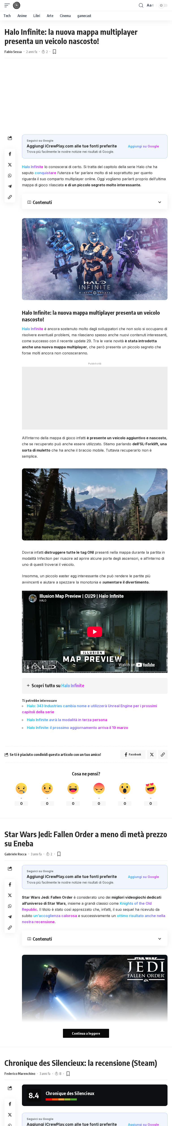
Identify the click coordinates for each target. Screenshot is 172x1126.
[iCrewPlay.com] (16, 5)
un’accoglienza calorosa (55, 915)
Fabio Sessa (13, 52)
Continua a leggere (86, 1033)
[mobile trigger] (8, 5)
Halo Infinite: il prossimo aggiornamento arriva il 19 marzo (77, 727)
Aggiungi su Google (143, 146)
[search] (141, 5)
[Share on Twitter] (9, 164)
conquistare (45, 173)
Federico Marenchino (19, 1073)
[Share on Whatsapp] (9, 175)
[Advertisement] (86, 100)
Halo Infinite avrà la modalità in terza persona (67, 720)
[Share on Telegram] (9, 186)
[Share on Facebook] (9, 154)
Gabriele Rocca (15, 854)
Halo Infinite (32, 167)
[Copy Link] (9, 197)
